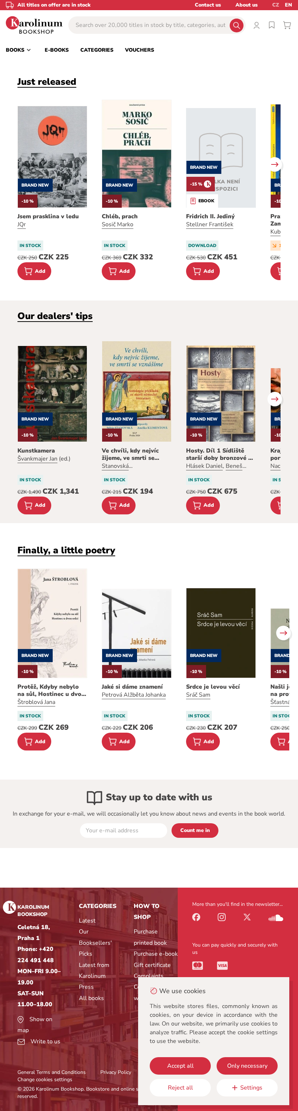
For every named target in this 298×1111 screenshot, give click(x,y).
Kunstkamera (36, 450)
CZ (275, 4)
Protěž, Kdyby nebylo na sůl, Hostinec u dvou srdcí (51, 690)
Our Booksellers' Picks (95, 943)
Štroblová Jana (36, 702)
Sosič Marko (117, 224)
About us (246, 4)
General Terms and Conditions (51, 1072)
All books (91, 998)
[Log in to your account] (256, 25)
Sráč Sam (198, 695)
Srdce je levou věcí (213, 686)
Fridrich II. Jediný (210, 216)
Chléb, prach (120, 216)
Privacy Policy (115, 1072)
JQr (21, 224)
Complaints (149, 976)
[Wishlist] (272, 25)
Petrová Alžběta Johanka (134, 695)
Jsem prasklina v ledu (48, 216)
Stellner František (209, 224)
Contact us (208, 4)
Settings (251, 1088)
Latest (87, 921)
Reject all (180, 1088)
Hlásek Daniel (204, 466)
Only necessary (247, 1066)
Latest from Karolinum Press (94, 976)
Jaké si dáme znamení (132, 686)
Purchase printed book (150, 937)
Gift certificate (152, 965)
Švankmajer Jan (37, 459)
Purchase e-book (156, 954)
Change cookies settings (44, 1079)
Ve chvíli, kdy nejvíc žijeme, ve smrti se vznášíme (130, 454)
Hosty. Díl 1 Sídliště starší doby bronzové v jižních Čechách (218, 454)
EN (288, 4)
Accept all (180, 1066)
